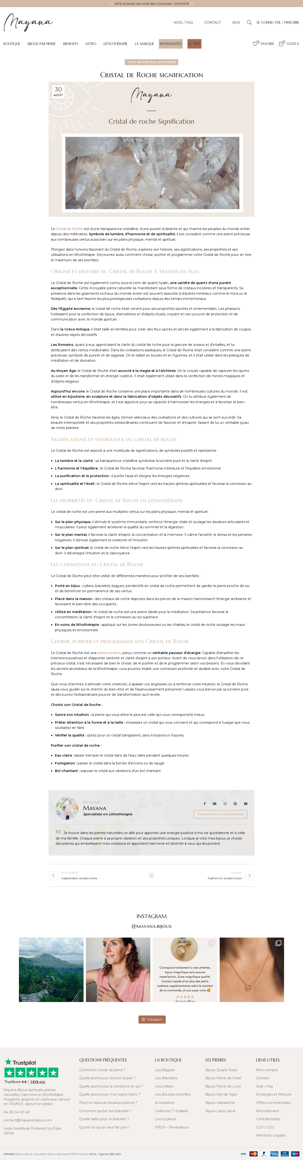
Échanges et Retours (273, 1094)
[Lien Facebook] (206, 804)
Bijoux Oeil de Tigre (221, 1094)
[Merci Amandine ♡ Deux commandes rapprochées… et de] (185, 970)
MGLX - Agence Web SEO (105, 1154)
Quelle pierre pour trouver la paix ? (107, 1078)
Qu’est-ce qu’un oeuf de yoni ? (104, 1127)
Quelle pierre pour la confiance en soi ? (111, 1086)
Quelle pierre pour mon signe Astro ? (109, 1094)
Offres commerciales (273, 1103)
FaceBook (21, 1128)
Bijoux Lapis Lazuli (220, 1111)
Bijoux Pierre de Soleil (223, 1078)
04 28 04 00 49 (17, 1112)
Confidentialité (268, 1119)
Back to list (151, 875)
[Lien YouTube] (214, 804)
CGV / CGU (265, 1127)
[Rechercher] (249, 22)
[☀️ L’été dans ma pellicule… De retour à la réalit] (51, 970)
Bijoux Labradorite (220, 1103)
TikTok (9, 1133)
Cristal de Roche (69, 229)
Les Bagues (165, 1070)
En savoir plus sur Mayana (220, 814)
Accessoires (164, 1103)
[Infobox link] (37, 1040)
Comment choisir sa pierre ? (102, 1070)
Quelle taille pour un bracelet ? (104, 1119)
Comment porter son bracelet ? (105, 1111)
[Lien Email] (244, 804)
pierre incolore (109, 653)
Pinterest (38, 1128)
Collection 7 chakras (171, 1111)
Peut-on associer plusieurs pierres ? (108, 1103)
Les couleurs (165, 1119)
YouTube (54, 1128)
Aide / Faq (264, 1086)
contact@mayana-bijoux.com (28, 1120)
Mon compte (267, 1070)
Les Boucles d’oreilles (172, 1094)
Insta (8, 1128)
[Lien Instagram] (225, 804)
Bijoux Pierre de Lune (223, 1086)
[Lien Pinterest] (235, 804)
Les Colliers (164, 1086)
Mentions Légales (271, 1135)
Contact (262, 1078)
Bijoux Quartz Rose (221, 1070)
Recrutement (267, 1111)
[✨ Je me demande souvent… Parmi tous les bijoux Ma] (118, 970)
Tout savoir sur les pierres (151, 62)
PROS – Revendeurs (172, 1127)
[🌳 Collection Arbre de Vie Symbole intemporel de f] (252, 970)
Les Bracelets (166, 1078)
